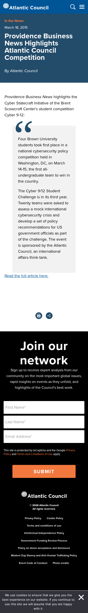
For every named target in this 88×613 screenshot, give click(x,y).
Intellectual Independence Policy (44, 533)
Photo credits (61, 563)
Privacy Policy (33, 518)
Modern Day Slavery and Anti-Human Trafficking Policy (44, 555)
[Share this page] (49, 315)
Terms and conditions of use (44, 525)
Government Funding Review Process (44, 540)
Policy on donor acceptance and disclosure (44, 548)
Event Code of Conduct (33, 563)
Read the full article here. (26, 275)
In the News (14, 20)
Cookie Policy (55, 518)
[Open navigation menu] (82, 7)
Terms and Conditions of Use (35, 454)
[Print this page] (38, 315)
